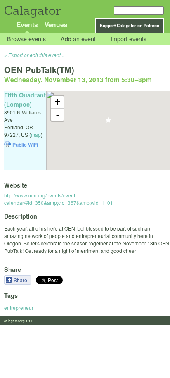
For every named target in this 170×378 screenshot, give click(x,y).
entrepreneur (18, 307)
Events (27, 24)
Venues (56, 24)
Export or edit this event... (36, 54)
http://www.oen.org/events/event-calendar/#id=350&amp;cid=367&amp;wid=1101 (58, 199)
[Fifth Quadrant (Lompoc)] (108, 122)
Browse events (26, 39)
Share (21, 279)
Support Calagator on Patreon (129, 26)
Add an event (78, 39)
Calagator (32, 10)
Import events (128, 39)
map (36, 134)
